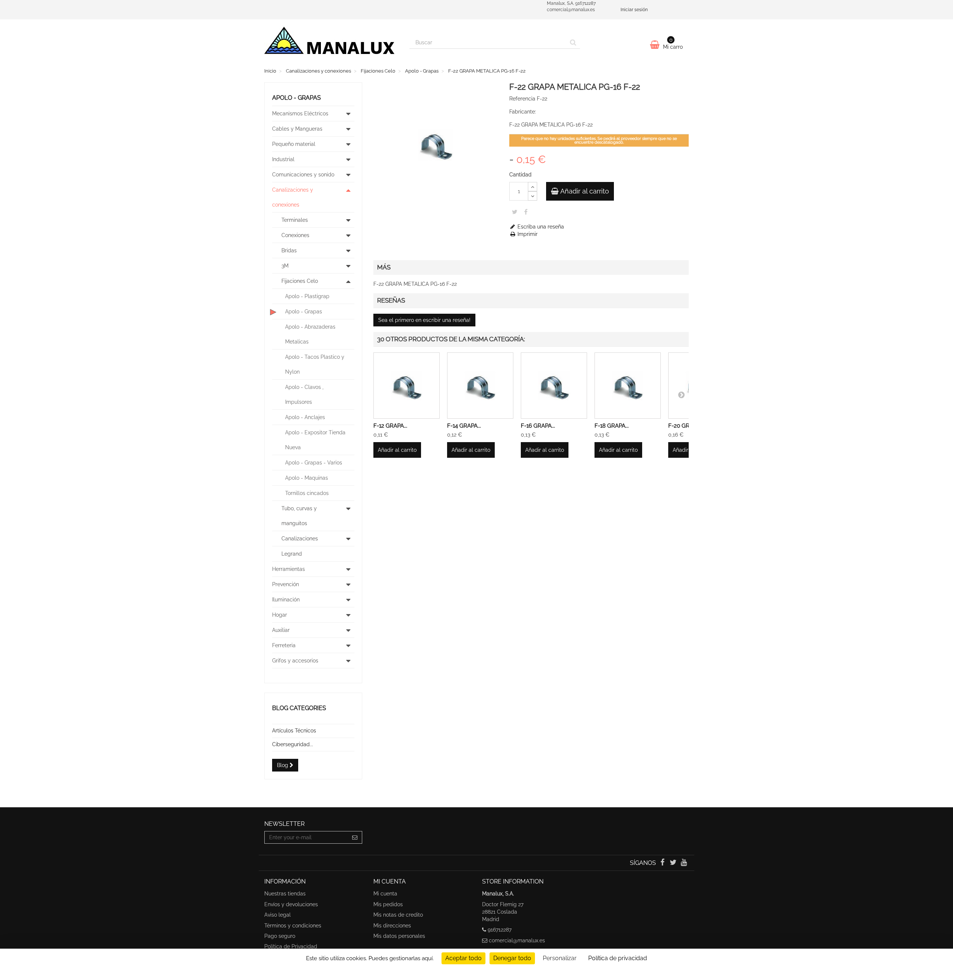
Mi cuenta (385, 894)
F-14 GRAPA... (464, 425)
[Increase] (532, 186)
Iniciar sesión (634, 9)
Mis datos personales (399, 936)
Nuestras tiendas (285, 894)
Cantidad (520, 175)
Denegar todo (512, 958)
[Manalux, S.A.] (331, 43)
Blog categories (299, 708)
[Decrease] (532, 196)
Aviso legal (277, 915)
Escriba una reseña (540, 227)
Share (526, 211)
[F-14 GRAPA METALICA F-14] (480, 385)
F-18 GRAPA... (612, 425)
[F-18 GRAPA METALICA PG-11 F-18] (628, 385)
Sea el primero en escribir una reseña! (424, 320)
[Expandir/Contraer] (348, 113)
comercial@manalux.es (517, 940)
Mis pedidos (388, 904)
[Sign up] (355, 837)
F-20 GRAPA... (685, 425)
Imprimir (527, 234)
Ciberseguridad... (292, 744)
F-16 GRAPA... (538, 425)
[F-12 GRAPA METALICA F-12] (406, 385)
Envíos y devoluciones (291, 904)
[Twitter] (674, 863)
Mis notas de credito (398, 915)
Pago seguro (279, 936)
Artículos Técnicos (294, 731)
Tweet (514, 211)
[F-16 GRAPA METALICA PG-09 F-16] (554, 385)
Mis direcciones (392, 926)
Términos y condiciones (292, 926)
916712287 (499, 930)
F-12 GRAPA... (390, 425)
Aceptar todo (463, 958)
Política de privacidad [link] (617, 958)
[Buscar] (573, 42)
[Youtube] (684, 863)
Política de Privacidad (290, 946)
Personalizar (560, 958)
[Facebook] (662, 863)
